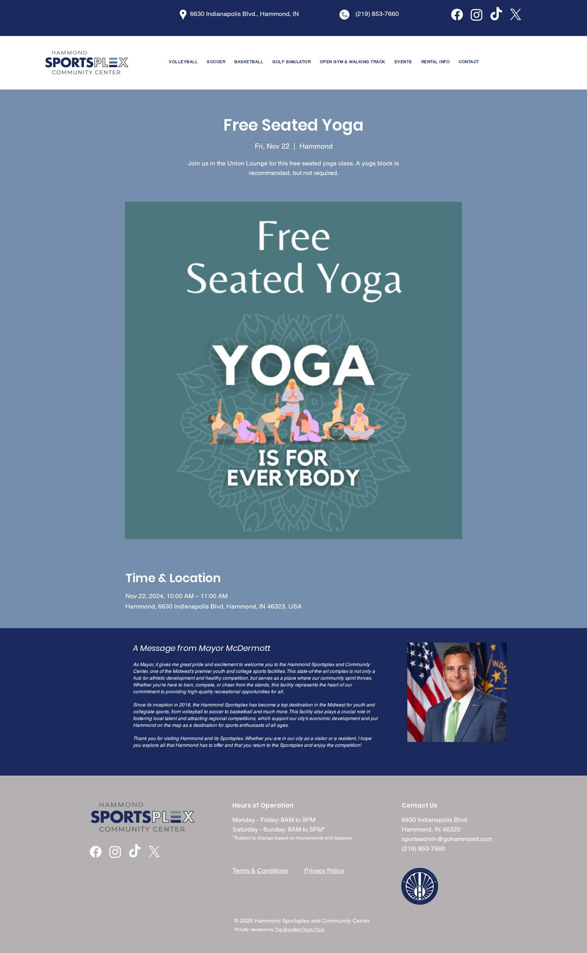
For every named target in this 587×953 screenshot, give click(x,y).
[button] (435, 61)
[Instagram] (476, 14)
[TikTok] (496, 14)
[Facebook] (457, 14)
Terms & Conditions (260, 870)
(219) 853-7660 (423, 848)
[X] (516, 14)
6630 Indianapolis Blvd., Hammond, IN (244, 14)
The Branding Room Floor (300, 929)
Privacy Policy (324, 870)
